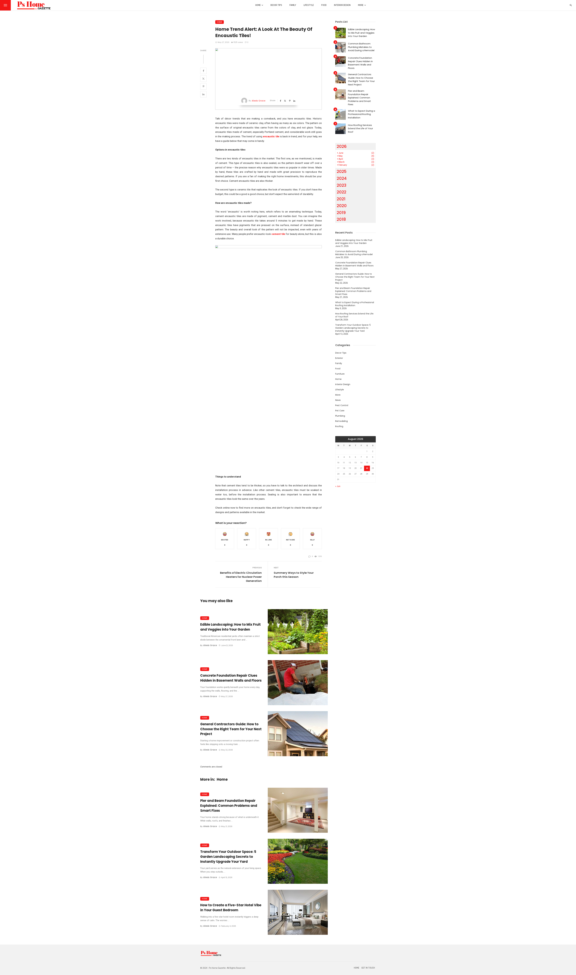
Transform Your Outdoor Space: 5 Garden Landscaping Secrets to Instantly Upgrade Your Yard (228, 856)
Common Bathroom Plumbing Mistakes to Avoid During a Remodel (361, 47)
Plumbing (340, 415)
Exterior (339, 358)
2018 (341, 219)
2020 (342, 206)
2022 (341, 192)
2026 (342, 146)
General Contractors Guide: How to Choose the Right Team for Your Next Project (231, 729)
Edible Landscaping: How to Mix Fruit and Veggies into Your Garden (230, 627)
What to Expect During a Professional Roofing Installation (361, 114)
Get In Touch (368, 968)
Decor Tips (276, 5)
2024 (342, 178)
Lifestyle (309, 5)
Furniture (340, 373)
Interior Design (342, 5)
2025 (341, 171)
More (360, 5)
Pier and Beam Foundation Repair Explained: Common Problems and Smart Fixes (228, 805)
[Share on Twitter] (203, 78)
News (338, 400)
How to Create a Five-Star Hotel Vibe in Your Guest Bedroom (230, 907)
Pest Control (341, 405)
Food (324, 5)
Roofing (339, 426)
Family (293, 5)
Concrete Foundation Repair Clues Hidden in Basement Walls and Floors (231, 678)
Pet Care (339, 410)
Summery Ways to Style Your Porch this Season (294, 575)
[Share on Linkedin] (203, 94)
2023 (341, 185)
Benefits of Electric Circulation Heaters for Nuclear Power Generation (240, 577)
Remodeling (341, 421)
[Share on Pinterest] (203, 86)
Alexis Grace (258, 100)
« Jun (337, 486)
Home (258, 5)
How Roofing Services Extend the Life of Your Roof (360, 128)
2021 (341, 199)
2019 (341, 212)
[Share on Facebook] (203, 71)
